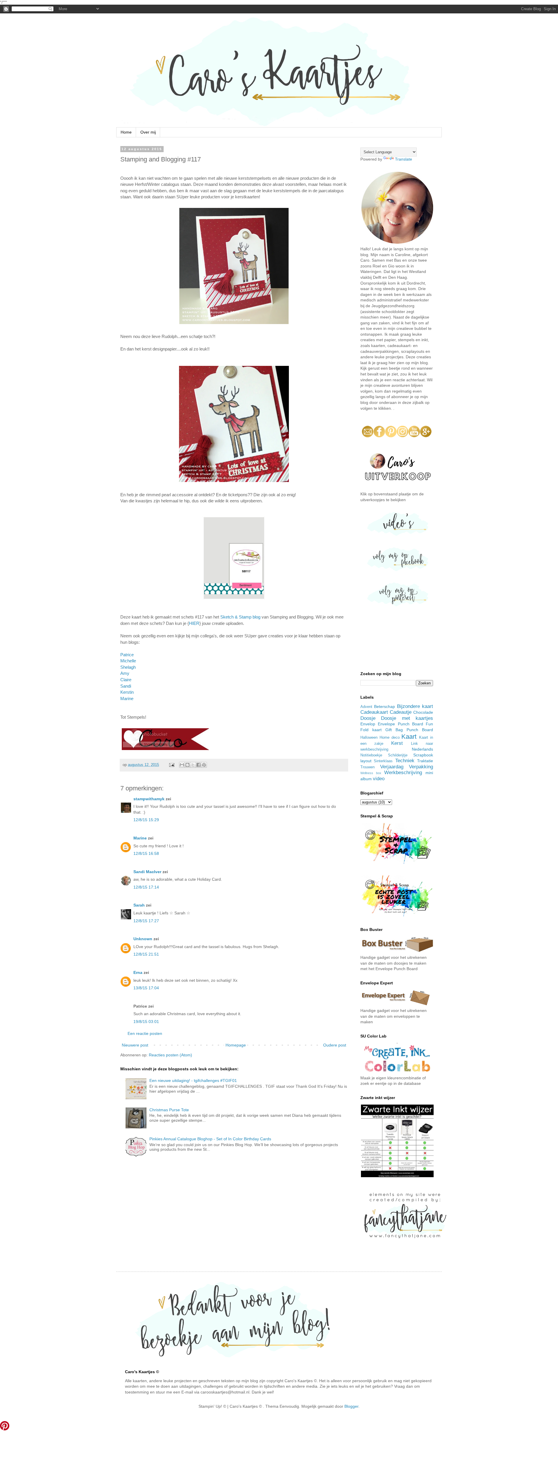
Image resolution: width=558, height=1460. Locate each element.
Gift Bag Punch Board (409, 729)
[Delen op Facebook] (198, 765)
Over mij (148, 132)
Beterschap (384, 706)
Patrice (127, 654)
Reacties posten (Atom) (170, 1055)
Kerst (397, 743)
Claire (125, 679)
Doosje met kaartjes (407, 718)
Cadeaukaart (374, 712)
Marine (126, 698)
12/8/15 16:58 (146, 853)
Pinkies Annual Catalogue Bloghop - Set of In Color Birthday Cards (210, 1139)
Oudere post (334, 1045)
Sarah (139, 905)
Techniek (404, 760)
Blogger (351, 1406)
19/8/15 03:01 (146, 1021)
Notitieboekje (371, 755)
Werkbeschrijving (403, 772)
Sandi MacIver (147, 871)
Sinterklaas (383, 761)
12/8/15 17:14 (146, 887)
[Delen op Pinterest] (204, 765)
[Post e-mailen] (171, 765)
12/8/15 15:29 (146, 819)
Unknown (142, 938)
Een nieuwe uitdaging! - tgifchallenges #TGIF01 (193, 1080)
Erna (137, 972)
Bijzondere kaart (415, 706)
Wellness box (370, 773)
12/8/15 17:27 (146, 920)
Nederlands (422, 749)
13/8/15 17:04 (146, 988)
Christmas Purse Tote (169, 1109)
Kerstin (127, 692)
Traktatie (425, 760)
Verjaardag (391, 766)
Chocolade (423, 712)
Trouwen (367, 767)
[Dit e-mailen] (182, 765)
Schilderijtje (397, 755)
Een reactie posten (145, 1033)
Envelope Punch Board (400, 724)
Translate (403, 159)
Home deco (390, 738)
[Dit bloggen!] (187, 765)
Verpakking (421, 766)
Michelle (128, 660)
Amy (124, 673)
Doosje (367, 718)
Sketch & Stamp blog (240, 616)
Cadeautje (401, 712)
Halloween (369, 738)
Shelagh (128, 667)
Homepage (236, 1045)
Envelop (367, 724)
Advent (366, 707)
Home (126, 132)
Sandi (125, 686)
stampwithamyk (148, 798)
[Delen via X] (193, 765)
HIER (194, 623)
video (378, 778)
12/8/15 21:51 (146, 954)
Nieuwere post (135, 1045)
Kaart (408, 736)
